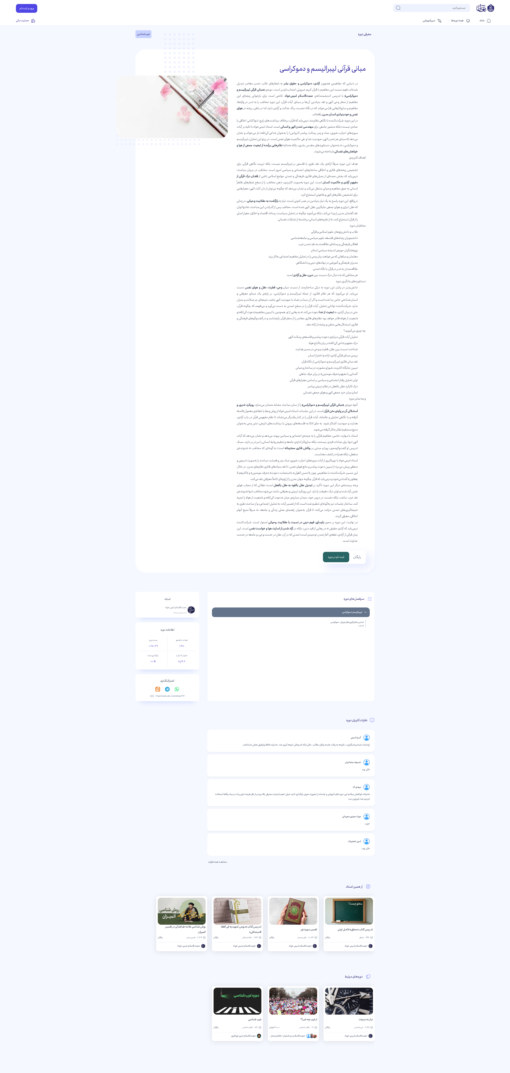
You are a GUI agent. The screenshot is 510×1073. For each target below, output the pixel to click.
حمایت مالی (22, 20)
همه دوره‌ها (457, 20)
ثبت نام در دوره (336, 557)
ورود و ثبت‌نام (26, 8)
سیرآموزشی (429, 20)
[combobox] (465, 8)
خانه (482, 20)
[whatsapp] (177, 689)
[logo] (485, 8)
